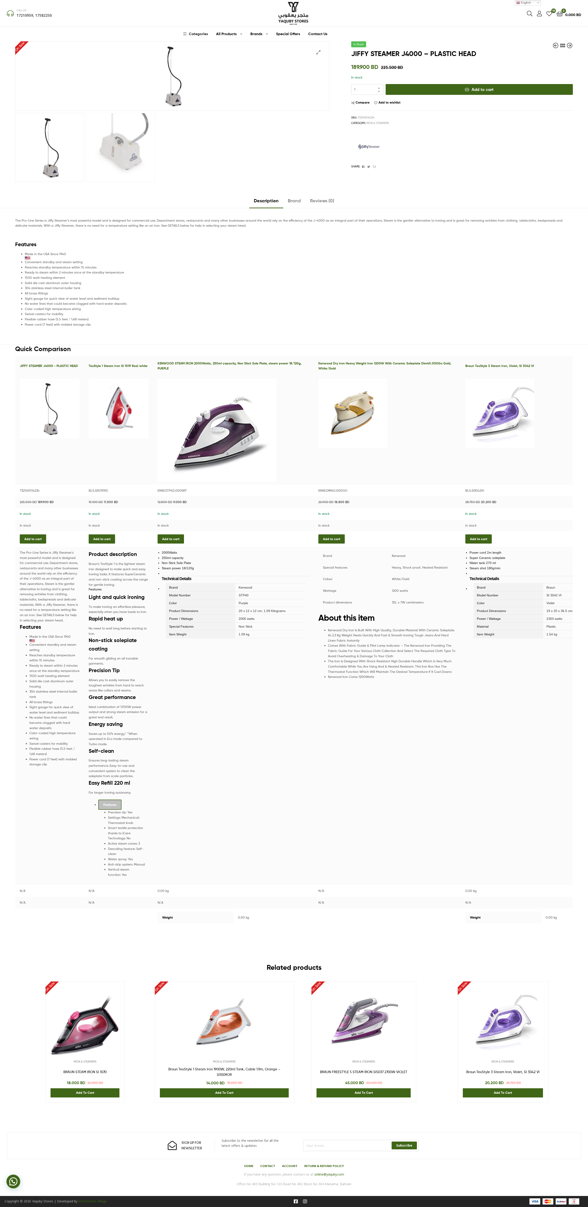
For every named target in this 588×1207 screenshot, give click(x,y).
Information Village (92, 1201)
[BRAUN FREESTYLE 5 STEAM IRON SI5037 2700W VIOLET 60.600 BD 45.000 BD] (556, 45)
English (525, 2)
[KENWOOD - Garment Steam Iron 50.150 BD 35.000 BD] (569, 45)
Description (266, 200)
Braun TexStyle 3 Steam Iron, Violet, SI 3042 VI (499, 366)
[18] (549, 13)
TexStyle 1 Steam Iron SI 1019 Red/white (118, 366)
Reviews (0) (322, 200)
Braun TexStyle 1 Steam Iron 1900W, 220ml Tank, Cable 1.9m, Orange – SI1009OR (224, 1072)
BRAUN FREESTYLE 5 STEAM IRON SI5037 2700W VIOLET (363, 1072)
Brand (294, 200)
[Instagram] (305, 1201)
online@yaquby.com (329, 1174)
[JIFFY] (368, 147)
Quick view (96, 1024)
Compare (363, 102)
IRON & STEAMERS (377, 123)
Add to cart (483, 89)
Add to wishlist (389, 102)
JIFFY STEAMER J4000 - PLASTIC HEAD (49, 366)
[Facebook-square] (296, 1201)
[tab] (266, 202)
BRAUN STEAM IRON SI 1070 (85, 1072)
